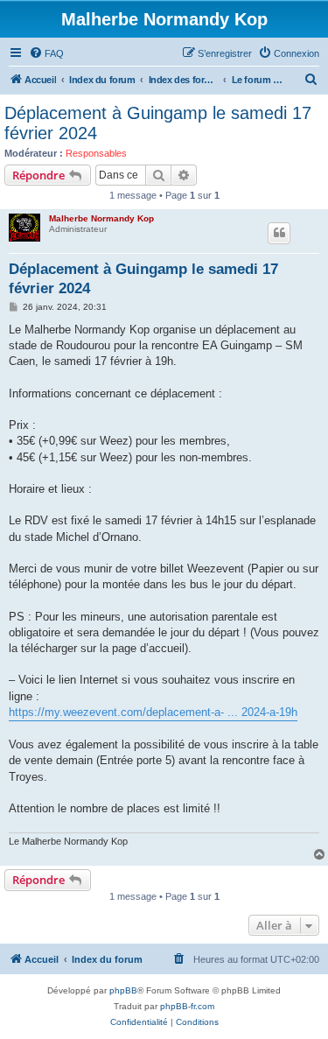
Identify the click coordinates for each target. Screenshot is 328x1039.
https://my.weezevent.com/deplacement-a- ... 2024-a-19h (153, 712)
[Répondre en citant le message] (279, 232)
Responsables (96, 153)
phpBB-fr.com (187, 1006)
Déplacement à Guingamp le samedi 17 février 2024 (157, 123)
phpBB (123, 990)
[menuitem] (46, 53)
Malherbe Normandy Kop (101, 218)
